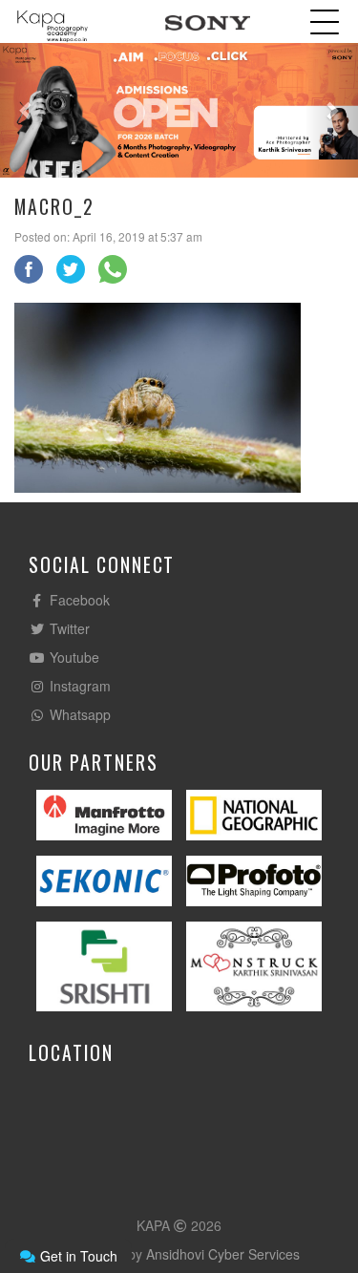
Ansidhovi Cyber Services (223, 1253)
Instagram (78, 685)
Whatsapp (78, 714)
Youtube (72, 657)
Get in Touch (76, 1255)
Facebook (78, 599)
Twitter (68, 628)
